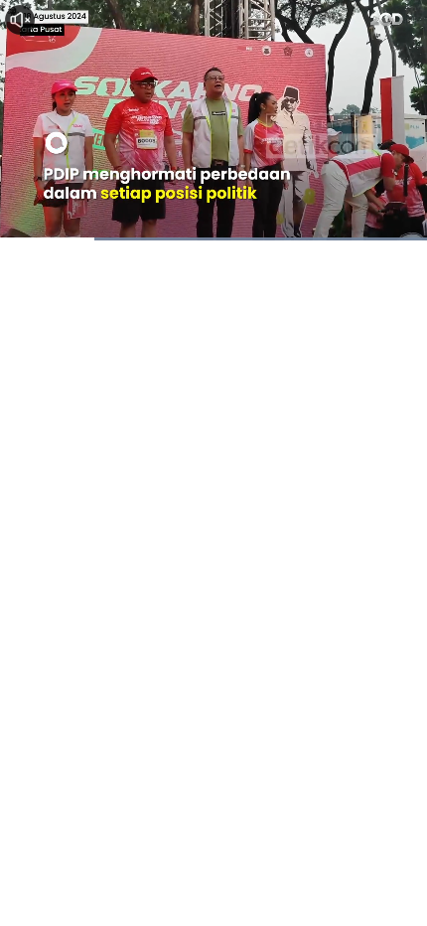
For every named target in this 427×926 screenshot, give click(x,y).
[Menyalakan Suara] (20, 20)
